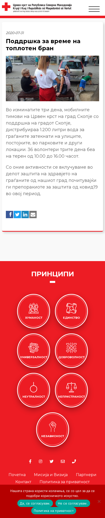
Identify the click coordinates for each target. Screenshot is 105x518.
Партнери (86, 474)
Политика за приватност (65, 482)
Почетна (17, 474)
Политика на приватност (54, 511)
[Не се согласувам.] (98, 501)
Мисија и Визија (51, 474)
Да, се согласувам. (35, 503)
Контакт (23, 482)
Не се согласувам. (73, 503)
